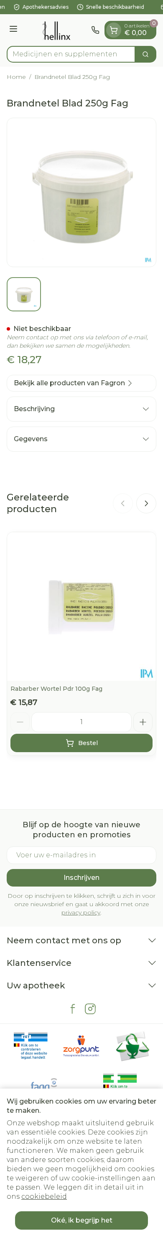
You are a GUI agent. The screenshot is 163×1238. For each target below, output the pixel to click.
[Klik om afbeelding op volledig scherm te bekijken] (81, 192)
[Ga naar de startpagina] (55, 30)
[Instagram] (90, 1009)
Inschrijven (81, 878)
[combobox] (71, 54)
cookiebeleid (44, 1196)
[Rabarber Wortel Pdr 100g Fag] (81, 606)
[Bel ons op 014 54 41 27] (95, 30)
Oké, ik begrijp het (81, 1220)
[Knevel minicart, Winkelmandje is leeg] (113, 30)
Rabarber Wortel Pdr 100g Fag (56, 688)
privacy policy (80, 912)
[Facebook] (72, 1009)
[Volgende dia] (146, 503)
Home (16, 77)
